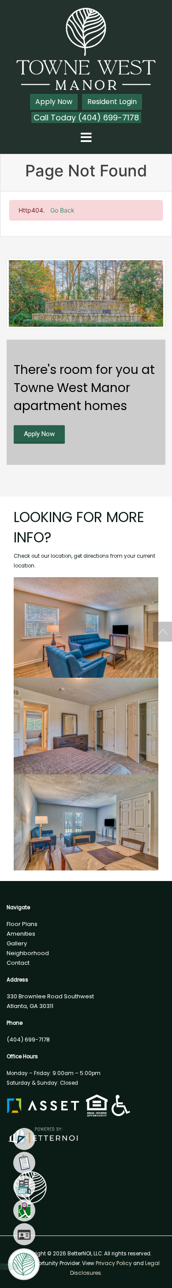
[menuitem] (24, 1139)
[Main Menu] (24, 1264)
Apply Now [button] (53, 102)
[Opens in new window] (42, 1133)
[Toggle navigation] (86, 138)
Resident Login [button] (112, 102)
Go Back (62, 210)
